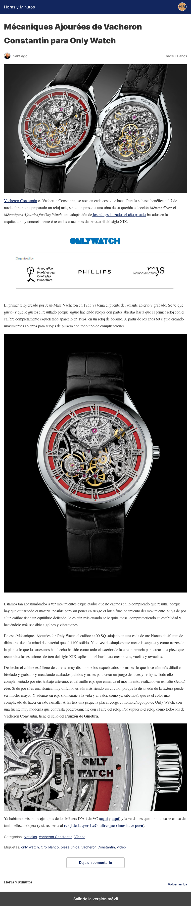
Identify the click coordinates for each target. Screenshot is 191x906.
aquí (104, 818)
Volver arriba (177, 884)
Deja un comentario (95, 862)
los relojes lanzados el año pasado (119, 214)
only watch (30, 847)
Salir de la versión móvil (95, 898)
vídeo (121, 847)
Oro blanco (50, 847)
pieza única (70, 847)
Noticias (30, 837)
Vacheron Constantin (20, 200)
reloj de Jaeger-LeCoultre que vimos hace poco (103, 825)
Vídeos (79, 837)
